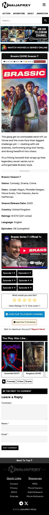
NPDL (35, 484)
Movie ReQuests (35, 496)
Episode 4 (24, 280)
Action (6, 13)
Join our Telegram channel (25, 314)
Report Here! (38, 329)
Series (18, 61)
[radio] (14, 301)
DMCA (14, 492)
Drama (28, 381)
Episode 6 (24, 288)
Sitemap (14, 496)
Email (4, 434)
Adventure (19, 13)
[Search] (45, 20)
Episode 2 (24, 273)
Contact (14, 484)
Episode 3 (8, 280)
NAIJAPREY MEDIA (28, 509)
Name (4, 423)
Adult (30, 13)
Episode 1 (8, 273)
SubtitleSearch (35, 492)
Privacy (14, 488)
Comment (6, 403)
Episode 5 (8, 288)
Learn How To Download (25, 322)
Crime (20, 381)
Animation (42, 13)
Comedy (11, 381)
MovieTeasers (35, 488)
